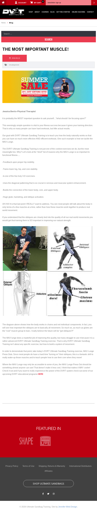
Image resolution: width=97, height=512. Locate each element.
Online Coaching (78, 12)
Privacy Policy (11, 466)
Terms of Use (28, 466)
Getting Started (63, 12)
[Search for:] (48, 34)
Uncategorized (14, 65)
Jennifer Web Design (67, 507)
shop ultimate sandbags (48, 483)
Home (3, 23)
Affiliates (49, 471)
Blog (52, 12)
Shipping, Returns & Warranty (52, 466)
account (22, 3)
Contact (90, 12)
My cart (38, 2)
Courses (45, 12)
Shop (31, 12)
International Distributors (80, 466)
